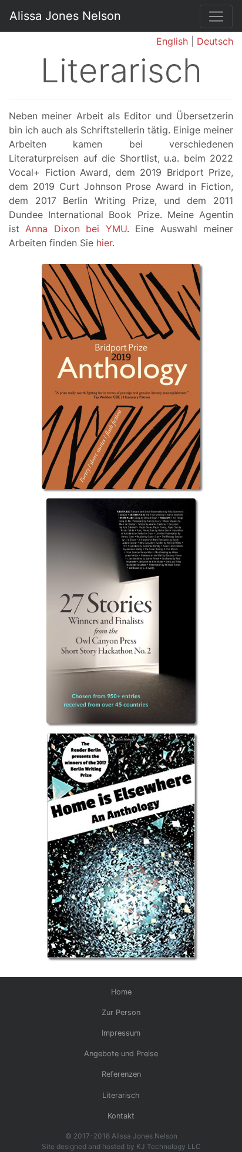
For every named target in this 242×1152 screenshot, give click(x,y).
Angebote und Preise (121, 1053)
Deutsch (215, 41)
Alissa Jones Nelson (65, 16)
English (172, 41)
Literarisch (121, 1095)
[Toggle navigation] (216, 16)
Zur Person (121, 1012)
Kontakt (121, 1115)
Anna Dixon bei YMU (75, 229)
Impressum (121, 1033)
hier (104, 243)
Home (121, 991)
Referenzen (121, 1074)
